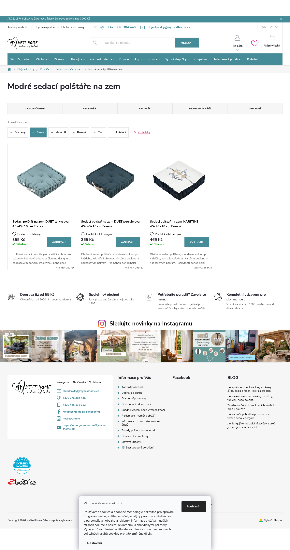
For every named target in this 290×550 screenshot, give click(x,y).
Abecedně (255, 108)
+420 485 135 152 (74, 405)
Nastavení (94, 543)
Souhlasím (193, 506)
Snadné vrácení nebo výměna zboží (143, 410)
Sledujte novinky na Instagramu (150, 323)
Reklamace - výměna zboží (138, 416)
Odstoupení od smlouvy (136, 404)
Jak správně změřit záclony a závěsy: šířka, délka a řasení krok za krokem (249, 389)
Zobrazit (59, 242)
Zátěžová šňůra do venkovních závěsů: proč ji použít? (251, 407)
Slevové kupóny (131, 442)
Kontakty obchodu (17, 27)
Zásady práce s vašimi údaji (138, 430)
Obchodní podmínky (72, 27)
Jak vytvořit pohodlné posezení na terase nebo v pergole (248, 416)
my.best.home (71, 418)
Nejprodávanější (200, 108)
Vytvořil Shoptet (273, 520)
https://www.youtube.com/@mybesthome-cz (84, 427)
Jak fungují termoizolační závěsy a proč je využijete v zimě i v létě (251, 425)
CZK (270, 27)
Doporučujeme (35, 108)
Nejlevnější (90, 108)
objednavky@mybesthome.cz (81, 391)
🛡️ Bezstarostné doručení (137, 447)
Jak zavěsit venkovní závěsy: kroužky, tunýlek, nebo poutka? (250, 398)
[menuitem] (20, 59)
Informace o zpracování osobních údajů (142, 423)
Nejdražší (145, 108)
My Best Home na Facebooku (81, 412)
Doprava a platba (45, 27)
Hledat (187, 43)
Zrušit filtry (144, 132)
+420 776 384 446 (74, 398)
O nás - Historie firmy (135, 436)
